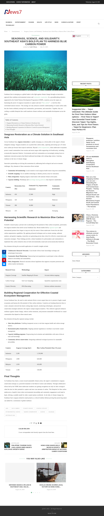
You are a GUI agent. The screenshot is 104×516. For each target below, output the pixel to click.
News (56, 22)
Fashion (31, 22)
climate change (28, 408)
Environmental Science (13, 411)
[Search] (99, 24)
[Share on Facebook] (4, 252)
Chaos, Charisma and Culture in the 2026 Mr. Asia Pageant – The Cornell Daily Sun (92, 219)
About (33, 2)
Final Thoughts (11, 129)
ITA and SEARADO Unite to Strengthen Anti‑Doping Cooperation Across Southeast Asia (92, 162)
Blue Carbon (16, 408)
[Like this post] (31, 423)
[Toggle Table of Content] (47, 120)
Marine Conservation (30, 411)
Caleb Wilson (33, 47)
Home (6, 31)
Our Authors (10, 2)
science (42, 411)
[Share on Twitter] (4, 256)
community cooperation (40, 97)
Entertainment (20, 22)
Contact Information (23, 2)
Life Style (48, 22)
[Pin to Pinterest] (4, 260)
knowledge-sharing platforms (37, 179)
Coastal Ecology (41, 408)
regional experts (53, 227)
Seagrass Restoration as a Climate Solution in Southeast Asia (23, 123)
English (78, 36)
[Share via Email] (4, 264)
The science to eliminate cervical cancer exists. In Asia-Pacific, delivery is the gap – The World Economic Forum (92, 237)
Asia (7, 408)
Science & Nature (67, 22)
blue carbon (45, 103)
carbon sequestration (43, 147)
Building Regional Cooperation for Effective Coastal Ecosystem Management (28, 127)
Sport (78, 22)
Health (39, 22)
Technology (10, 25)
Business (9, 22)
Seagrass (51, 411)
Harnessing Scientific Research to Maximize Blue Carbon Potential (25, 125)
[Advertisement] (63, 11)
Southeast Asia (10, 415)
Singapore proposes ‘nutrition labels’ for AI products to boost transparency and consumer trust (93, 143)
